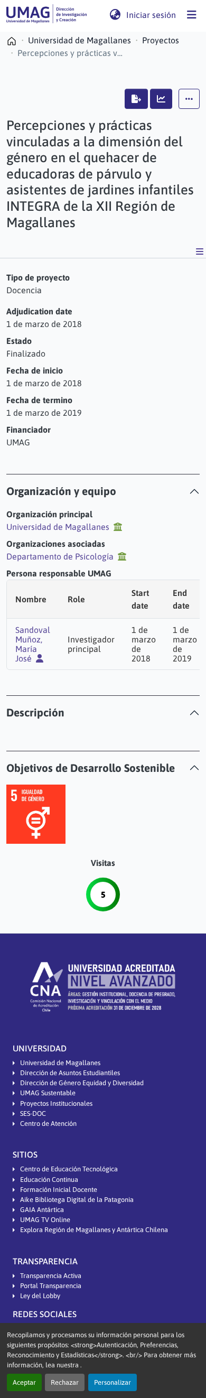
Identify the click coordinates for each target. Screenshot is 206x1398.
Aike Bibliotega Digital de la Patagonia (77, 1200)
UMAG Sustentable (48, 1093)
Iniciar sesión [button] (151, 15)
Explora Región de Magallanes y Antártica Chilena (94, 1230)
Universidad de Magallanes (60, 1063)
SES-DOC (33, 1113)
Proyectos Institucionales (56, 1103)
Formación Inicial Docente (58, 1190)
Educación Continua (49, 1179)
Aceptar (24, 1382)
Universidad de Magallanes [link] (79, 40)
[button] (46, 14)
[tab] (103, 491)
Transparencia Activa (50, 1276)
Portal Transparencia (50, 1286)
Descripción (35, 712)
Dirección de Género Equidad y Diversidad (82, 1083)
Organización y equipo (61, 491)
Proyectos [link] (160, 40)
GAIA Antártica (42, 1210)
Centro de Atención (48, 1123)
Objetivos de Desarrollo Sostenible (90, 768)
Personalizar (112, 1382)
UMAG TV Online (45, 1220)
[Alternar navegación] (192, 15)
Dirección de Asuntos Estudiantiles (70, 1073)
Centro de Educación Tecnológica (69, 1169)
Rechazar (65, 1382)
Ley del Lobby (40, 1296)
